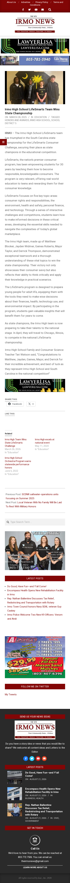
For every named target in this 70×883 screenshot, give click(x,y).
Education (41, 117)
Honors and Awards (17, 120)
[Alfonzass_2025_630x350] (35, 638)
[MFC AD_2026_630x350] (35, 533)
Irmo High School (40, 120)
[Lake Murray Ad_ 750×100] (35, 57)
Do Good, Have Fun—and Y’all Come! (26, 586)
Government (32, 821)
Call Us (35, 848)
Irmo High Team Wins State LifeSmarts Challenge (16, 442)
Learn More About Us (35, 867)
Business (30, 798)
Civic (56, 818)
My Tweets (11, 694)
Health (39, 798)
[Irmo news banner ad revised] (35, 40)
